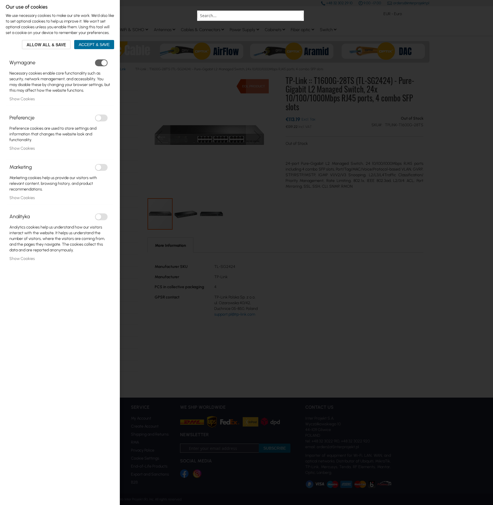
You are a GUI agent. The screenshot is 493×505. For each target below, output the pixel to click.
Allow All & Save (46, 44)
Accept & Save (94, 44)
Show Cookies (22, 99)
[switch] (101, 62)
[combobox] (250, 16)
